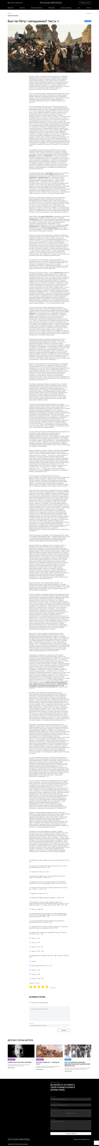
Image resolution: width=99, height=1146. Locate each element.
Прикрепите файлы (54, 1108)
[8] (36, 333)
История (87, 21)
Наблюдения (51, 7)
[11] (53, 427)
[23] (65, 808)
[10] (33, 424)
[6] (39, 226)
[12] (30, 921)
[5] (67, 212)
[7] (63, 265)
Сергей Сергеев (13, 15)
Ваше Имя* (31, 1023)
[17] (61, 587)
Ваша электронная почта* (55, 1102)
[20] (55, 717)
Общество (11, 1059)
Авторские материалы (36, 7)
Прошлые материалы (66, 7)
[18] (66, 626)
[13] (30, 926)
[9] (47, 379)
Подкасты (22, 7)
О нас (79, 7)
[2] (48, 119)
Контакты (89, 7)
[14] (36, 530)
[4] (47, 138)
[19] (33, 688)
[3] (62, 135)
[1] (59, 116)
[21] (63, 763)
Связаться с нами (85, 2)
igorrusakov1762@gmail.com (16, 2)
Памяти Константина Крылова (20, 1062)
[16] (51, 578)
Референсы (10, 7)
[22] (48, 776)
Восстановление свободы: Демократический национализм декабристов (77, 1064)
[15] (38, 577)
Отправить (63, 1030)
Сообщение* (53, 1119)
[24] (44, 848)
